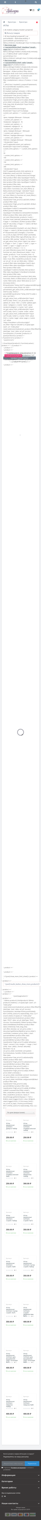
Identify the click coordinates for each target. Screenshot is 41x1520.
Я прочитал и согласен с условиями (18, 1468)
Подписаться (32, 1464)
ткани (23, 1507)
